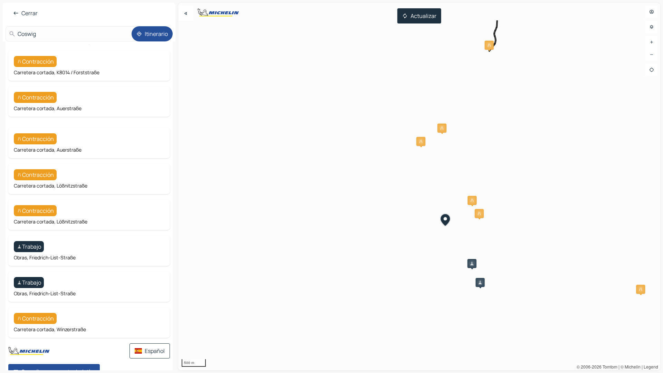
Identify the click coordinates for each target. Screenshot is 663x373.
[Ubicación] (651, 70)
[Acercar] (651, 42)
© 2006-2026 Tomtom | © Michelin (609, 367)
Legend (651, 367)
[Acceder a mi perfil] (651, 12)
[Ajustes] (651, 27)
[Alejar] (651, 54)
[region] (419, 186)
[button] (489, 45)
